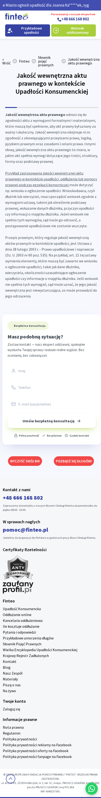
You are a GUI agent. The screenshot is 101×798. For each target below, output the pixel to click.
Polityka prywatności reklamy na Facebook (37, 744)
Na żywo (9, 690)
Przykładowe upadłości (31, 30)
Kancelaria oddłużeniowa (23, 620)
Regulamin (11, 733)
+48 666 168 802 (75, 19)
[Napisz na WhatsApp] (91, 789)
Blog (7, 667)
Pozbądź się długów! (74, 461)
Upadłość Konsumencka (22, 608)
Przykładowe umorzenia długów (28, 638)
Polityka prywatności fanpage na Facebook (37, 756)
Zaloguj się (11, 709)
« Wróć (6, 61)
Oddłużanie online (17, 614)
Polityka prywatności (20, 739)
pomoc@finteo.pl (25, 529)
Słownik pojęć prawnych (46, 61)
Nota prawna (13, 727)
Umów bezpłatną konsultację (48, 421)
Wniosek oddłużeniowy (77, 30)
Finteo (24, 61)
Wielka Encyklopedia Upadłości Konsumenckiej (40, 649)
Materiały (10, 679)
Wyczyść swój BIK (25, 461)
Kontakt (9, 661)
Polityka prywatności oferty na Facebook (35, 750)
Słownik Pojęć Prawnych (22, 644)
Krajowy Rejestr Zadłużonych (26, 655)
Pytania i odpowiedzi (19, 632)
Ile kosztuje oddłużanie (21, 626)
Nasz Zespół (12, 673)
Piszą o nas (12, 685)
